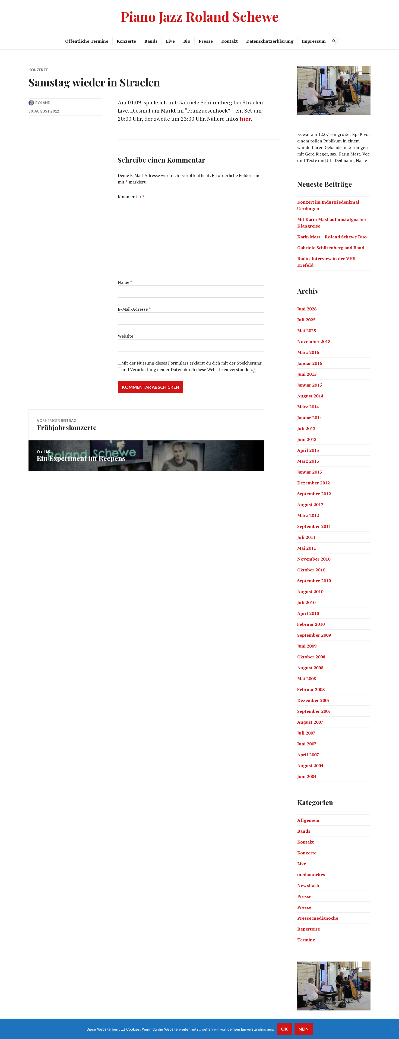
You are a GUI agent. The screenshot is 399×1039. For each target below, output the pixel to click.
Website (125, 336)
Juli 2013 (306, 428)
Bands (150, 41)
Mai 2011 (306, 548)
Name (125, 282)
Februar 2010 (311, 624)
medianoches (311, 875)
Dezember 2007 (313, 700)
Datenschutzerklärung (269, 41)
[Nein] (392, 1029)
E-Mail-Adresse (134, 309)
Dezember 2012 (313, 483)
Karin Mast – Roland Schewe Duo (332, 237)
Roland (42, 103)
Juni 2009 (306, 646)
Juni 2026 (306, 309)
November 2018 (313, 341)
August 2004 (310, 766)
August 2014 (310, 396)
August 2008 (310, 668)
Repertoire (308, 929)
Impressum (314, 41)
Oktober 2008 (311, 657)
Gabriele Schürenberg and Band (330, 248)
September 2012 (314, 494)
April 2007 (308, 755)
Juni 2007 (306, 744)
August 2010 (310, 592)
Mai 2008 (306, 679)
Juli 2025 (306, 320)
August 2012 (310, 505)
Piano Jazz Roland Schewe (200, 16)
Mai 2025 (306, 331)
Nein (304, 1028)
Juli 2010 (306, 602)
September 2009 (314, 635)
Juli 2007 (306, 733)
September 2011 (314, 526)
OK (284, 1028)
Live (170, 41)
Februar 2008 (311, 689)
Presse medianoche (317, 918)
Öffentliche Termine (86, 41)
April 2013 (308, 450)
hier (245, 118)
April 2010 (308, 613)
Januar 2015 (309, 385)
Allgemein (308, 820)
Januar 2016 (309, 363)
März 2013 (308, 461)
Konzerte (126, 41)
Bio (186, 41)
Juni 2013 (306, 439)
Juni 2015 (306, 374)
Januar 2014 (309, 418)
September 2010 (314, 581)
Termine (306, 940)
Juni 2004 (306, 776)
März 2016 (308, 352)
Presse (206, 41)
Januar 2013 (309, 472)
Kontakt (229, 41)
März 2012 (308, 515)
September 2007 (314, 711)
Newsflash (308, 885)
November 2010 (313, 559)
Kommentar (131, 197)
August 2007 (310, 722)
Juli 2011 (306, 537)
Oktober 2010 (311, 570)
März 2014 (308, 407)
